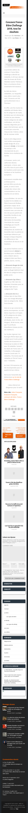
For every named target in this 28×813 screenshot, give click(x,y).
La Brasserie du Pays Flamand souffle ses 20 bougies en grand (15, 709)
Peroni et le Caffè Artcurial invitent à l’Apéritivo (14, 505)
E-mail (13, 564)
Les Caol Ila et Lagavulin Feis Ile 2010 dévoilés (14, 526)
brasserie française (10, 395)
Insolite (6, 653)
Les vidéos (7, 632)
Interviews (7, 656)
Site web (21, 564)
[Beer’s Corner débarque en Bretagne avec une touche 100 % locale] (5, 742)
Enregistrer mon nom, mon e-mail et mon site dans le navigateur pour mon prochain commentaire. (13, 572)
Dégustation (7, 641)
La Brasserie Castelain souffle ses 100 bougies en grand (15, 734)
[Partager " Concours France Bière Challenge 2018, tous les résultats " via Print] (14, 412)
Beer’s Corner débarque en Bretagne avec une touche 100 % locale (16, 743)
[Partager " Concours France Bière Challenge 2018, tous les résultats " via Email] (21, 409)
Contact (6, 609)
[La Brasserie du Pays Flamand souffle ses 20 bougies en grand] (5, 708)
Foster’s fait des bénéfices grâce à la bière (14, 483)
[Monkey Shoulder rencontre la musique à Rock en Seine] (5, 726)
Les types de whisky (12, 624)
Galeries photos (8, 645)
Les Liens (6, 628)
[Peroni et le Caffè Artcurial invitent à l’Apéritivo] (14, 495)
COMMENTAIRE (8, 545)
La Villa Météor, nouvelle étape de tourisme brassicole (13, 670)
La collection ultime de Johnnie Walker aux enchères (16, 718)
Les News (15, 38)
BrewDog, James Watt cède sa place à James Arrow (14, 461)
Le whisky (6, 620)
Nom (5, 564)
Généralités (7, 649)
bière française (17, 392)
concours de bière (10, 397)
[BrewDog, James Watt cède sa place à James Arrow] (14, 452)
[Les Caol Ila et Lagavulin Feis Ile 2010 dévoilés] (14, 517)
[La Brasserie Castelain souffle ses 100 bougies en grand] (5, 734)
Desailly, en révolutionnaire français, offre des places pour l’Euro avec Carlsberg (12, 681)
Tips (17, 809)
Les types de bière (11, 616)
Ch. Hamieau (16, 35)
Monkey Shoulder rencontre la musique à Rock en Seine (15, 726)
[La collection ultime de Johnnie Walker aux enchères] (5, 718)
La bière (6, 613)
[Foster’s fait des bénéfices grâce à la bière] (14, 473)
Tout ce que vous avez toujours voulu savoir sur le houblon (12, 675)
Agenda (6, 605)
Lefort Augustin (8, 779)
